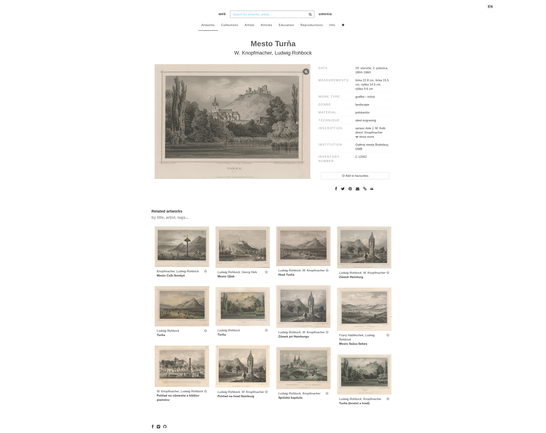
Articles (266, 25)
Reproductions (312, 25)
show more (366, 136)
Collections (229, 25)
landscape (362, 104)
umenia (325, 14)
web (222, 14)
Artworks (208, 25)
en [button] (490, 6)
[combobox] (272, 14)
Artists (249, 25)
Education (286, 25)
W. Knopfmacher (253, 53)
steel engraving (365, 120)
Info (332, 25)
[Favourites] (343, 25)
